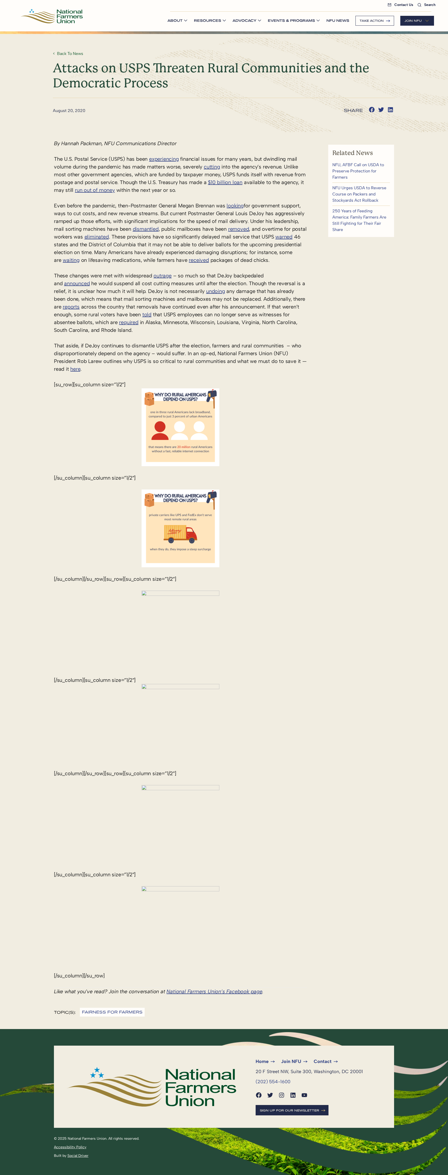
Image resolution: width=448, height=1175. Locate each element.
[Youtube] (304, 1095)
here (75, 369)
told (146, 314)
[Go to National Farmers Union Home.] (51, 16)
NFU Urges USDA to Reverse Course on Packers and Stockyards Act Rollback (361, 194)
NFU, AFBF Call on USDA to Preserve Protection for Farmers (361, 171)
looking (235, 205)
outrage (162, 275)
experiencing (164, 159)
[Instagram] (281, 1095)
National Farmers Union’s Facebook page (214, 991)
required (128, 322)
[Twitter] (270, 1095)
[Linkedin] (293, 1095)
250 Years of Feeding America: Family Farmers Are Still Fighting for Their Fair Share (361, 220)
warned (283, 237)
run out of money (95, 190)
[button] (371, 109)
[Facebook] (258, 1095)
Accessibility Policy (70, 1147)
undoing (215, 291)
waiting (71, 260)
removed (238, 229)
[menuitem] (401, 5)
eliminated (97, 237)
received (199, 260)
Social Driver (77, 1155)
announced (77, 283)
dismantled (146, 229)
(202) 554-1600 (273, 1082)
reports (71, 307)
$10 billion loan (225, 182)
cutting (212, 167)
